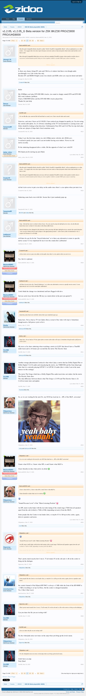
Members (29, 19)
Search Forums (7, 22)
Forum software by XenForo (17, 692)
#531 (82, 352)
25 (22, 40)
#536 (82, 564)
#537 (82, 593)
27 (27, 40)
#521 (82, 79)
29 (32, 40)
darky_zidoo (7, 152)
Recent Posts (18, 22)
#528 (82, 262)
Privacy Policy (80, 692)
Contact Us (66, 689)
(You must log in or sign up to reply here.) (72, 673)
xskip (20, 448)
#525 (82, 190)
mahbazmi (7, 234)
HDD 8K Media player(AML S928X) (19, 37)
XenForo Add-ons (39, 693)
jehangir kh (7, 59)
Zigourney (6, 547)
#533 (82, 445)
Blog (14, 19)
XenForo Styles (49, 693)
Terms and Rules (70, 692)
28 (30, 40)
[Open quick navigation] (82, 27)
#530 (82, 325)
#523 (82, 131)
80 (38, 40)
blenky (5, 325)
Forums (20, 19)
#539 (82, 639)
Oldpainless (7, 411)
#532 (82, 386)
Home (7, 19)
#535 (82, 522)
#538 (82, 616)
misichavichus (8, 589)
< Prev (13, 40)
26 (24, 40)
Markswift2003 (40, 37)
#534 (82, 472)
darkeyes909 (22, 328)
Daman (5, 104)
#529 (82, 299)
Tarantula (21, 389)
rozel (20, 525)
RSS (82, 689)
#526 (82, 209)
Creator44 (21, 82)
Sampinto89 (7, 127)
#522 (82, 104)
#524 (82, 157)
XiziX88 (6, 350)
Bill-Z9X (21, 212)
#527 (82, 244)
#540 (82, 664)
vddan (27, 212)
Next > (42, 40)
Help (72, 689)
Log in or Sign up (76, 1)
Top (80, 689)
